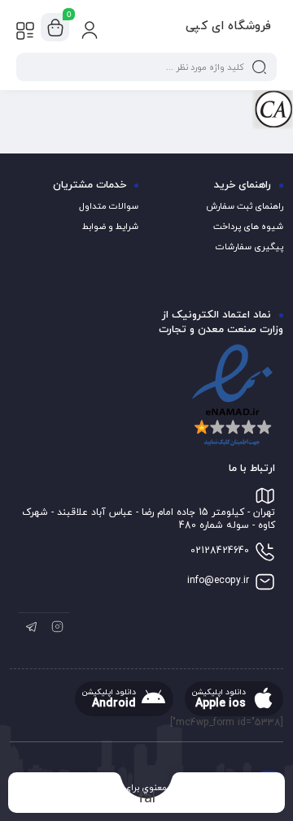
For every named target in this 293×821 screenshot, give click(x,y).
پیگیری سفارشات (249, 246)
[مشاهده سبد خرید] (55, 28)
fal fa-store (147, 798)
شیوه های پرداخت (248, 226)
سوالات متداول (108, 206)
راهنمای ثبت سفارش (244, 206)
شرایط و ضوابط (110, 226)
